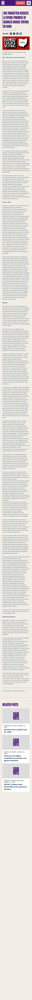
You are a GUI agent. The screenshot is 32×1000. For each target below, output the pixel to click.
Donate (20, 3)
